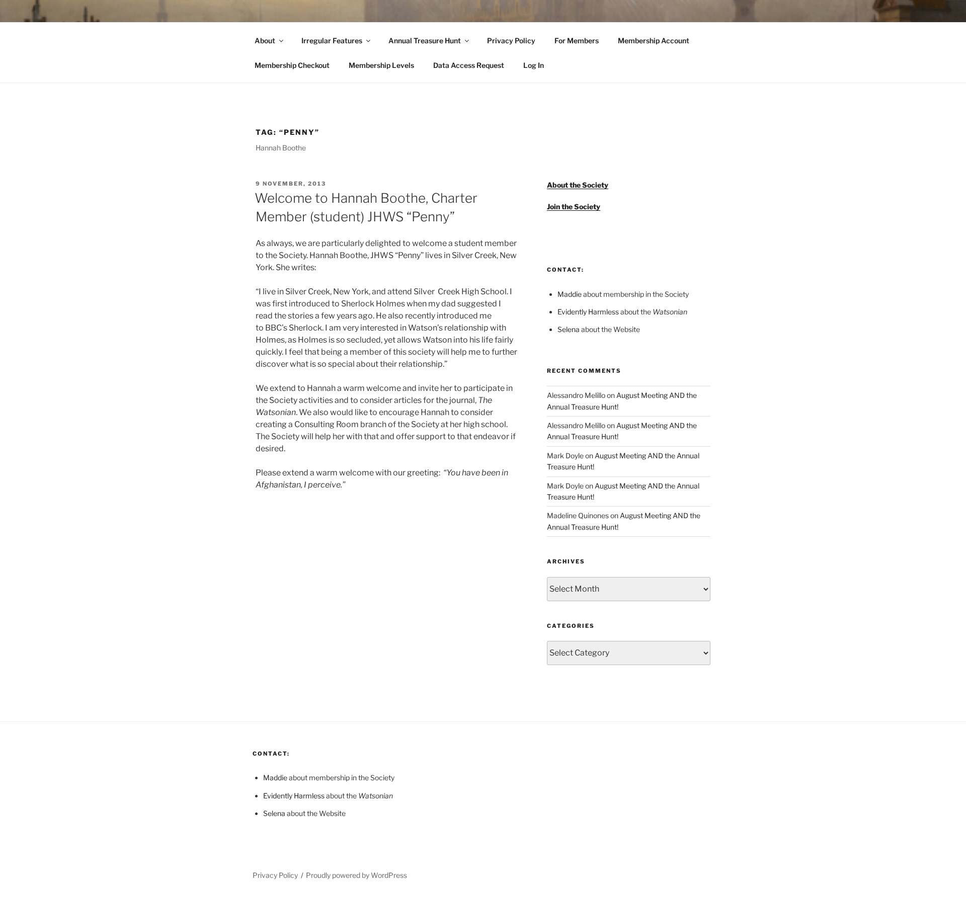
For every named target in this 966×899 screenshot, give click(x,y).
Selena (568, 329)
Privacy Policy (511, 40)
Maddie (569, 294)
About (265, 40)
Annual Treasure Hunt (424, 40)
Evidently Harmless (588, 311)
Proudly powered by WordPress (356, 875)
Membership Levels (381, 65)
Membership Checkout (292, 65)
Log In (533, 65)
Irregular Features (331, 40)
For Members (576, 40)
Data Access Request (468, 65)
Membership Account (653, 40)
